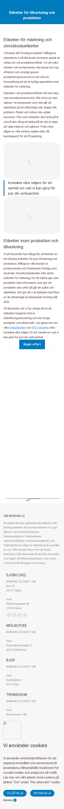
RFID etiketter (40, 327)
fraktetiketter (17, 327)
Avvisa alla (42, 793)
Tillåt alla (15, 793)
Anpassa (7, 800)
